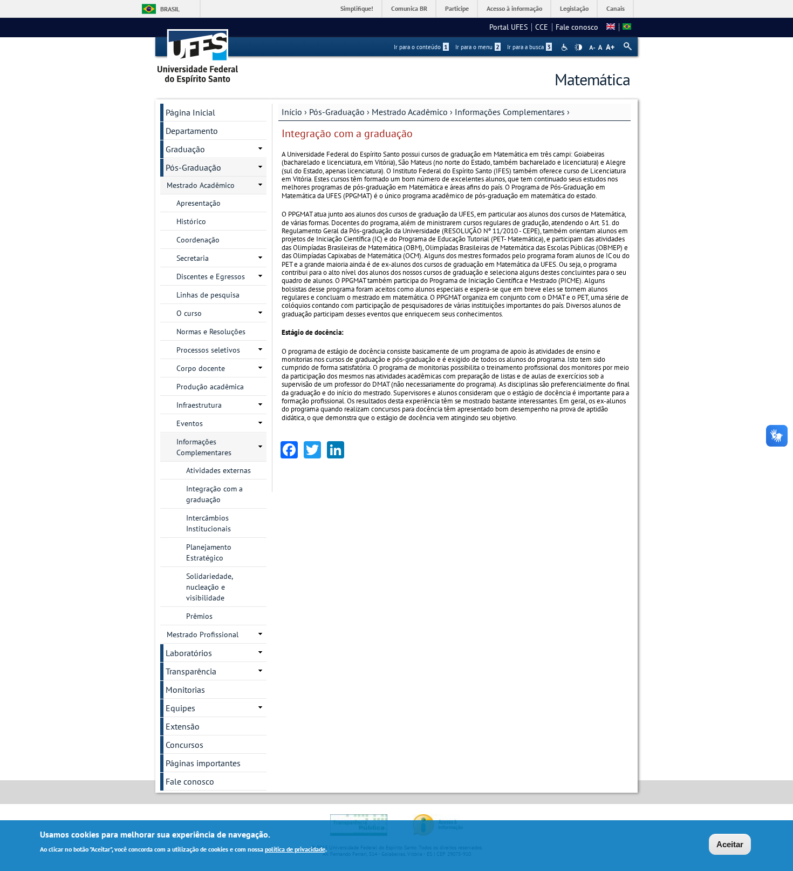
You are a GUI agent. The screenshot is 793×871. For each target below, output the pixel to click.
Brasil (170, 9)
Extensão (183, 726)
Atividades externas (218, 470)
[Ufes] (198, 52)
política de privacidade (295, 849)
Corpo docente (200, 368)
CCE (541, 27)
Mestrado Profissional (202, 634)
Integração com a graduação (214, 494)
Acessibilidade (566, 47)
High (578, 47)
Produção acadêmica (210, 386)
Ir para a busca (529, 47)
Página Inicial (190, 112)
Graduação (185, 149)
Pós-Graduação (337, 111)
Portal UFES (508, 27)
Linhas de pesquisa (208, 295)
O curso (189, 313)
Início (292, 111)
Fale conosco (577, 27)
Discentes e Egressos (210, 276)
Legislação (574, 8)
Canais (615, 8)
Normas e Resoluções (210, 331)
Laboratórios (189, 652)
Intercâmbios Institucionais (208, 523)
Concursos (184, 744)
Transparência (191, 671)
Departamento (192, 130)
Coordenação (198, 240)
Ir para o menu (477, 47)
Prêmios (199, 616)
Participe (457, 8)
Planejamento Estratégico (208, 552)
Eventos (189, 423)
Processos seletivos (208, 350)
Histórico (191, 221)
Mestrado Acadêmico (410, 111)
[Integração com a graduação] (610, 27)
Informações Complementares (510, 111)
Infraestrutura (199, 405)
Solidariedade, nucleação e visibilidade (209, 587)
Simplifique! (356, 8)
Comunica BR (409, 8)
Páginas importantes (203, 763)
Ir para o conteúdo (421, 47)
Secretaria (192, 258)
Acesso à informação (514, 8)
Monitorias (185, 689)
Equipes (180, 708)
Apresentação (198, 203)
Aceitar (729, 844)
